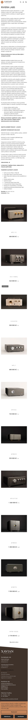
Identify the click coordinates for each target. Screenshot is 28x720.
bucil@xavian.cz (4, 667)
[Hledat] (21, 2)
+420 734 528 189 (4, 660)
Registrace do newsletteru (6, 677)
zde (7, 708)
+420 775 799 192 (4, 666)
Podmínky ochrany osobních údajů (8, 676)
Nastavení (14, 712)
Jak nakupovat (4, 672)
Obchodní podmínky (5, 674)
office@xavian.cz (4, 662)
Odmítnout (7, 716)
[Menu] (2, 2)
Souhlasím (21, 716)
